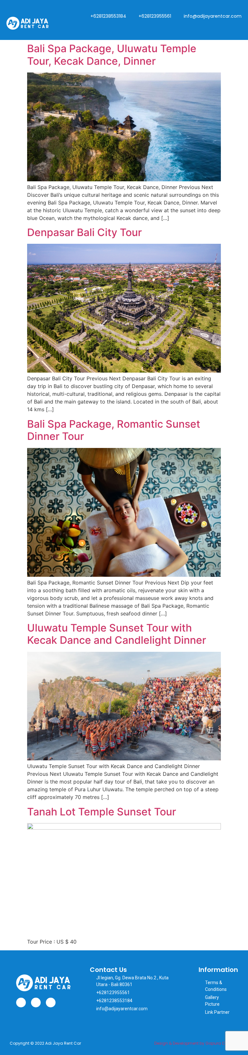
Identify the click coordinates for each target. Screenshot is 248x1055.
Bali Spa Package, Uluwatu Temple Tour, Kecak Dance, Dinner (111, 54)
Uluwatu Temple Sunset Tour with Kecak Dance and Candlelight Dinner (116, 634)
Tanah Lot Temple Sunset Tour (101, 811)
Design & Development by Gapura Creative (196, 1043)
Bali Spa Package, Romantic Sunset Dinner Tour (113, 430)
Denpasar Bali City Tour (84, 232)
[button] (236, 27)
